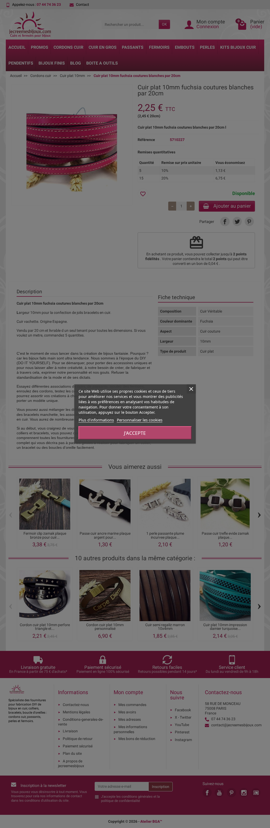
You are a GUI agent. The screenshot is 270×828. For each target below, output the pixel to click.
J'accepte (135, 433)
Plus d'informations (96, 419)
